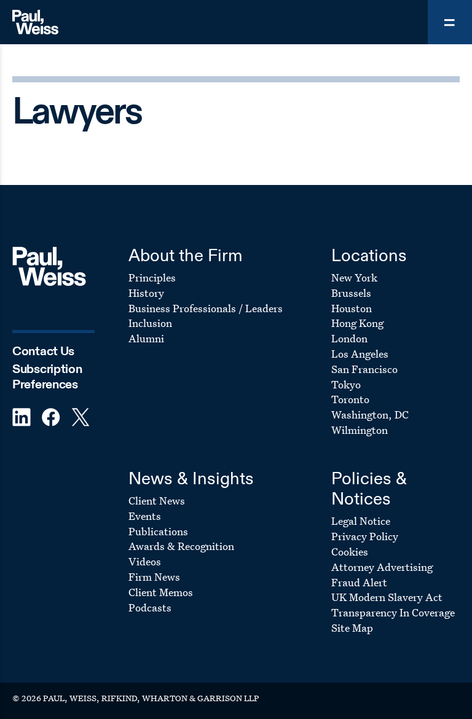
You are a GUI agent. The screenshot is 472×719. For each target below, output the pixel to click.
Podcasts (149, 607)
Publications (158, 531)
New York (354, 277)
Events (144, 516)
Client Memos (160, 592)
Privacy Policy (364, 536)
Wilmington (359, 430)
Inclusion (150, 323)
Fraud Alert (359, 582)
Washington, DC (370, 414)
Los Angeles (359, 354)
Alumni (146, 338)
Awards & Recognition (181, 546)
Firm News (154, 577)
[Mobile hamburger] (450, 22)
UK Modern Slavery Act (386, 597)
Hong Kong (357, 323)
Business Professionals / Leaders (205, 308)
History (146, 293)
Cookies (349, 551)
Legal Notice (360, 521)
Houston (351, 308)
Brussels (351, 293)
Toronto (350, 399)
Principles (152, 277)
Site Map (352, 628)
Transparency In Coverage (393, 612)
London (349, 338)
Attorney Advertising (382, 567)
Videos (144, 561)
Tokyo (346, 384)
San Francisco (364, 369)
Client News (156, 500)
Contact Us (43, 351)
